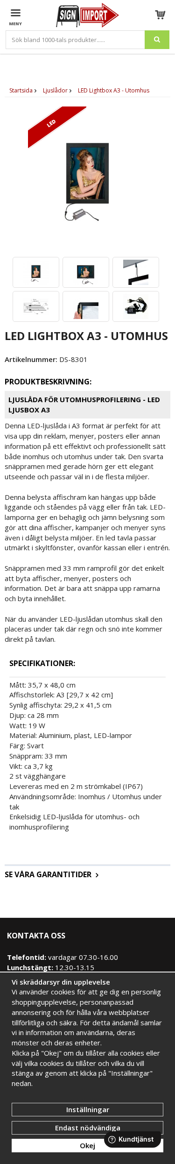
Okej (87, 1145)
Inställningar (87, 1109)
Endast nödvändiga (87, 1127)
